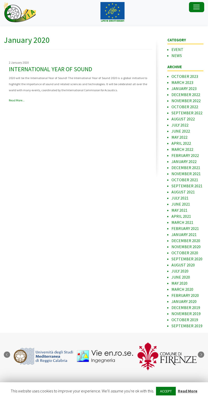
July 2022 (179, 125)
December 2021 (185, 167)
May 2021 (179, 210)
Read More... (17, 100)
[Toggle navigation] (196, 7)
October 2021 (184, 179)
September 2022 (186, 112)
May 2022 (179, 137)
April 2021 (181, 216)
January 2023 (184, 88)
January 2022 (184, 161)
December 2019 (185, 307)
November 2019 (186, 313)
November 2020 (186, 246)
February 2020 (185, 295)
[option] (42, 356)
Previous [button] (7, 355)
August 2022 (183, 118)
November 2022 (186, 100)
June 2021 (180, 204)
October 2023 (184, 76)
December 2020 (185, 240)
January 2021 (184, 234)
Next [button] (201, 355)
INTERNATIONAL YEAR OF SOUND (50, 69)
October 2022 (184, 106)
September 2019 (186, 325)
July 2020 (179, 271)
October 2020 (184, 252)
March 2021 (182, 222)
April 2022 (181, 143)
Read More (187, 390)
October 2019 (184, 319)
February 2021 (185, 228)
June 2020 (180, 277)
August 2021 (183, 191)
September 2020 (186, 258)
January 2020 (184, 301)
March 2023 (182, 82)
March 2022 (182, 149)
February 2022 (185, 155)
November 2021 (186, 173)
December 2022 (185, 94)
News (176, 55)
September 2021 (186, 185)
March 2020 (182, 289)
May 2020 (179, 283)
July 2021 (179, 198)
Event (177, 49)
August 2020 (183, 264)
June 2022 (180, 131)
